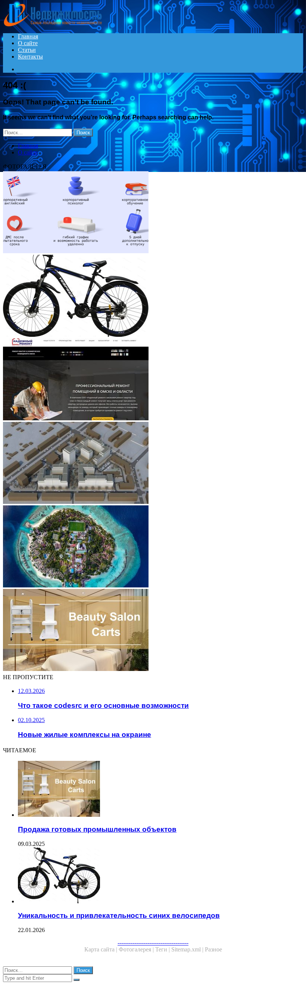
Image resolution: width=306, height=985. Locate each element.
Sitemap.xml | (188, 949)
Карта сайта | (101, 949)
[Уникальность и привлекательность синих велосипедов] (153, 296)
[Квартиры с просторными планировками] (153, 380)
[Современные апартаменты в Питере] (153, 547)
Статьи (27, 50)
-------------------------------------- (153, 942)
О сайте (28, 43)
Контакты (30, 56)
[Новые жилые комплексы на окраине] (153, 463)
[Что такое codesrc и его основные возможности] (153, 213)
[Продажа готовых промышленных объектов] (153, 630)
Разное (213, 949)
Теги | (163, 949)
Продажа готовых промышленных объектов (97, 829)
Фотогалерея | (137, 949)
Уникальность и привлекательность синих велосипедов (119, 915)
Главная (28, 36)
